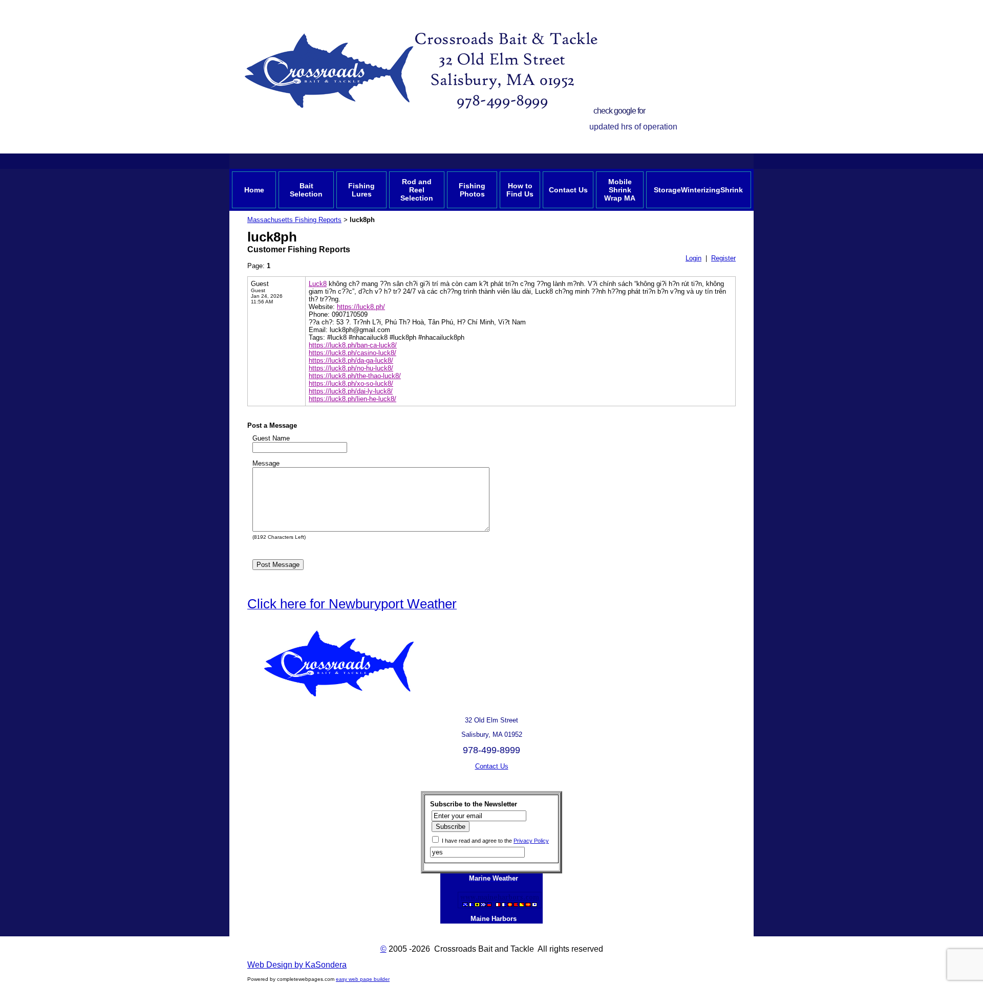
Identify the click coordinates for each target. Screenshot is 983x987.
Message (266, 463)
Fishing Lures (361, 190)
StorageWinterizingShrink (698, 190)
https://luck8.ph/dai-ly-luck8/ (351, 391)
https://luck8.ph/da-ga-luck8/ (351, 360)
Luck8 (318, 284)
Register (723, 258)
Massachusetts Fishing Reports (294, 220)
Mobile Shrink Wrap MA (619, 190)
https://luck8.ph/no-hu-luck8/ (351, 368)
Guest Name (271, 438)
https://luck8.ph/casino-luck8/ (352, 353)
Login (693, 258)
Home (254, 190)
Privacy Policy (531, 841)
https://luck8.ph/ (361, 307)
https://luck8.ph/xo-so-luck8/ (351, 383)
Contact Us (568, 190)
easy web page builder (363, 979)
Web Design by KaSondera (297, 964)
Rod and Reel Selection (416, 190)
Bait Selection (306, 190)
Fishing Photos (472, 190)
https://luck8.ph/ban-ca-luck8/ (353, 345)
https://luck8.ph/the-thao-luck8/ (355, 376)
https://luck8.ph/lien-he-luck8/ (352, 399)
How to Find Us (519, 190)
